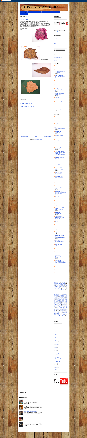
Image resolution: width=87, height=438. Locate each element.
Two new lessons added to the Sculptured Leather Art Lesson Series (60, 193)
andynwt (44, 429)
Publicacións (57, 324)
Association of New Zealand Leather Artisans (60, 284)
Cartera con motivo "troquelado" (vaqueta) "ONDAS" (59, 164)
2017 (55, 333)
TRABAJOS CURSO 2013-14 (59, 209)
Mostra (55, 306)
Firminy (57, 296)
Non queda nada (57, 361)
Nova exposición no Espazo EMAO (60, 105)
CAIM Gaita (57, 97)
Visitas (57, 317)
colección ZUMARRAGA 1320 (59, 169)
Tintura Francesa (59, 314)
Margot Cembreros (64, 304)
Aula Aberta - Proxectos (55, 12)
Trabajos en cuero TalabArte (59, 147)
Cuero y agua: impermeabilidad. (59, 241)
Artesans (55, 37)
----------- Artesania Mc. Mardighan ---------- (60, 186)
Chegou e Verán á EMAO (27, 422)
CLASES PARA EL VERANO (59, 218)
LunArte (56, 272)
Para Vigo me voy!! (26, 417)
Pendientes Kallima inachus (58, 173)
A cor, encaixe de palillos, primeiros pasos (60, 77)
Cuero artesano (57, 240)
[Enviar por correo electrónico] (20, 99)
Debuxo (56, 84)
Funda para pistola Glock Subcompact (60, 154)
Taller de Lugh (57, 196)
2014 (55, 337)
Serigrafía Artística (58, 80)
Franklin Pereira (61, 296)
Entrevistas (55, 292)
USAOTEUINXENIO (58, 162)
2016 (55, 334)
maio (56, 351)
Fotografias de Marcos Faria (57, 57)
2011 (55, 369)
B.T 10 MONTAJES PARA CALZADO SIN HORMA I (60, 179)
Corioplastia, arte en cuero (59, 135)
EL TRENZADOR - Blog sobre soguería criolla (59, 158)
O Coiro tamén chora (58, 354)
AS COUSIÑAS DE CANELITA (60, 266)
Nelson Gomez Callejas (61, 307)
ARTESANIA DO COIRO (39, 7)
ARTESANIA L (57, 255)
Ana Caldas (63, 282)
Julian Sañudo (57, 301)
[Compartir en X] (22, 99)
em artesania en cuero (58, 260)
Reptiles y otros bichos (58, 197)
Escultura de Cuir (64, 293)
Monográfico (65, 305)
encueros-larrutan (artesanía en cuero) (59, 168)
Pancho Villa (59, 308)
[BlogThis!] (21, 99)
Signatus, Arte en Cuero (58, 221)
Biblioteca (56, 69)
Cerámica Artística (57, 105)
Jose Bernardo (58, 298)
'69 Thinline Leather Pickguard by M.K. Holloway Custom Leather (60, 144)
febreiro (56, 366)
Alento (61, 281)
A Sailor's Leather (57, 119)
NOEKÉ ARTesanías (58, 116)
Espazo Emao (57, 294)
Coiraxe (63, 285)
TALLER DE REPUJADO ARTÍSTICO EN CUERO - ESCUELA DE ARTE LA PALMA (60, 177)
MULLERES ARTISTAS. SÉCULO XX (60, 66)
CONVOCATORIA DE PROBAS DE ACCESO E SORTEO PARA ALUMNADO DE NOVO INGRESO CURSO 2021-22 (60, 71)
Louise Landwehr (59, 303)
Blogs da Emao (56, 38)
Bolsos (56, 355)
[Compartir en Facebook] (24, 99)
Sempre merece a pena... (58, 360)
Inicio (36, 136)
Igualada (66, 296)
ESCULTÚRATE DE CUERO (59, 269)
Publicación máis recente (24, 136)
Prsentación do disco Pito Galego (59, 98)
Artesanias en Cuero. (57, 132)
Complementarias (56, 287)
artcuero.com (57, 127)
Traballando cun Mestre (58, 358)
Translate (60, 31)
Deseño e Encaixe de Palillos (59, 75)
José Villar (63, 300)
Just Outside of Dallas (58, 142)
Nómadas (56, 136)
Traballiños (27, 100)
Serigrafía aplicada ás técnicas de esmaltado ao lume (59, 81)
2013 (55, 338)
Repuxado (59, 311)
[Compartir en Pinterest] (25, 99)
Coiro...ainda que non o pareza (60, 286)
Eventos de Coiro (56, 295)
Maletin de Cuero (57, 148)
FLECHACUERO (57, 224)
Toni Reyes (64, 314)
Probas (55, 310)
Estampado (64, 294)
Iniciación (30, 12)
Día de (59, 288)
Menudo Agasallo (57, 353)
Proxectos (58, 310)
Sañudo (62, 311)
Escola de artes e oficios (62, 292)
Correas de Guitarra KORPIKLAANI (60, 237)
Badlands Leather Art (58, 191)
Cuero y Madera (57, 123)
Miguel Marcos (61, 305)
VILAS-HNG (57, 139)
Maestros (65, 303)
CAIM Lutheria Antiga (58, 101)
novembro (56, 343)
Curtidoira (55, 288)
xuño (56, 350)
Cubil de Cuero (64, 287)
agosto (56, 347)
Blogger (52, 429)
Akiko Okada (57, 281)
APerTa (55, 55)
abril (56, 363)
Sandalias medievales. (58, 232)
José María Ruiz (59, 300)
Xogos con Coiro (62, 317)
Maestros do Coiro (57, 304)
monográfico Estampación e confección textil (60, 90)
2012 (55, 340)
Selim (65, 311)
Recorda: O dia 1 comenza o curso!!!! (60, 85)
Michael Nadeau (56, 305)
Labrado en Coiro (62, 301)
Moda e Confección (58, 88)
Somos (55, 44)
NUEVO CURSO (57, 204)
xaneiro (56, 367)
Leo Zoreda (63, 302)
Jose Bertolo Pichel (58, 299)
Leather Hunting (59, 302)
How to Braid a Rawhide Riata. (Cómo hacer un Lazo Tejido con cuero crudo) (60, 159)
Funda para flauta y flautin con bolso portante (60, 188)
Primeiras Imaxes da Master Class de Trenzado (30, 411)
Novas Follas (57, 357)
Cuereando (56, 200)
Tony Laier (55, 315)
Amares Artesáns (57, 248)
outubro (56, 344)
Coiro (66, 285)
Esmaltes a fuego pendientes (58, 124)
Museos (55, 43)
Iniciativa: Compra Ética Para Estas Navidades (59, 257)
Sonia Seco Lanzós (59, 312)
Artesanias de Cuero (58, 131)
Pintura (56, 65)
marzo (56, 364)
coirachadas (56, 228)
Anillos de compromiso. (58, 213)
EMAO (63, 290)
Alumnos (24, 100)
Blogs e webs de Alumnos (57, 40)
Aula (54, 285)
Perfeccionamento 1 (37, 12)
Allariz (65, 281)
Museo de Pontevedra (60, 306)
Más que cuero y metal (58, 244)
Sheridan (55, 312)
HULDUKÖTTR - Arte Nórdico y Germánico (60, 236)
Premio (60, 309)
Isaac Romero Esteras (58, 297)
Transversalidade (56, 316)
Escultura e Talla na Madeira (59, 93)
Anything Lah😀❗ (57, 120)
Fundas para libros (57, 252)
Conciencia (60, 287)
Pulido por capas (62, 310)
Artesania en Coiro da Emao (59, 283)
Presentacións (64, 309)
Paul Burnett (63, 308)
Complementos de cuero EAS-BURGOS (59, 208)
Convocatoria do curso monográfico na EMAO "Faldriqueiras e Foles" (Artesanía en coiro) (33, 400)
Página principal (23, 12)
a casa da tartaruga (56, 58)
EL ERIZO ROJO (57, 274)
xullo (56, 348)
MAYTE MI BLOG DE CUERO (60, 203)
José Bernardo (63, 298)
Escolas (55, 41)
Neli (56, 307)
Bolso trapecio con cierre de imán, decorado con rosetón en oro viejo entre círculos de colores (60, 262)
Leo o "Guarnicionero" (27, 405)
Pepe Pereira (57, 309)
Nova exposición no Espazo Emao (59, 109)
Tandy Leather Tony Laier (60, 313)
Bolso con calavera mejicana (59, 228)
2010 (55, 370)
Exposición (62, 295)
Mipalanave (55, 60)
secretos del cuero (57, 182)
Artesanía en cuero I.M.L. (59, 251)
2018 (55, 331)
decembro (56, 341)
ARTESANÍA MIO (58, 212)
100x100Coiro (65, 280)
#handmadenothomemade (57, 280)
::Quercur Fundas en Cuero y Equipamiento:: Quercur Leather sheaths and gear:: (60, 152)
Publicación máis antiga (47, 136)
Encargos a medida (57, 245)
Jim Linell (63, 297)
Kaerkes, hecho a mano (58, 172)
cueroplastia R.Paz (57, 231)
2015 (55, 336)
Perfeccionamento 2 (46, 12)
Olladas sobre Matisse (58, 94)
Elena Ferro (64, 288)
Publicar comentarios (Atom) (38, 139)
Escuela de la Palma (57, 293)
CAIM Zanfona (57, 108)
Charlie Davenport (58, 285)
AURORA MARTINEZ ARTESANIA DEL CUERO (59, 217)
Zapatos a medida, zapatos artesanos (60, 128)
